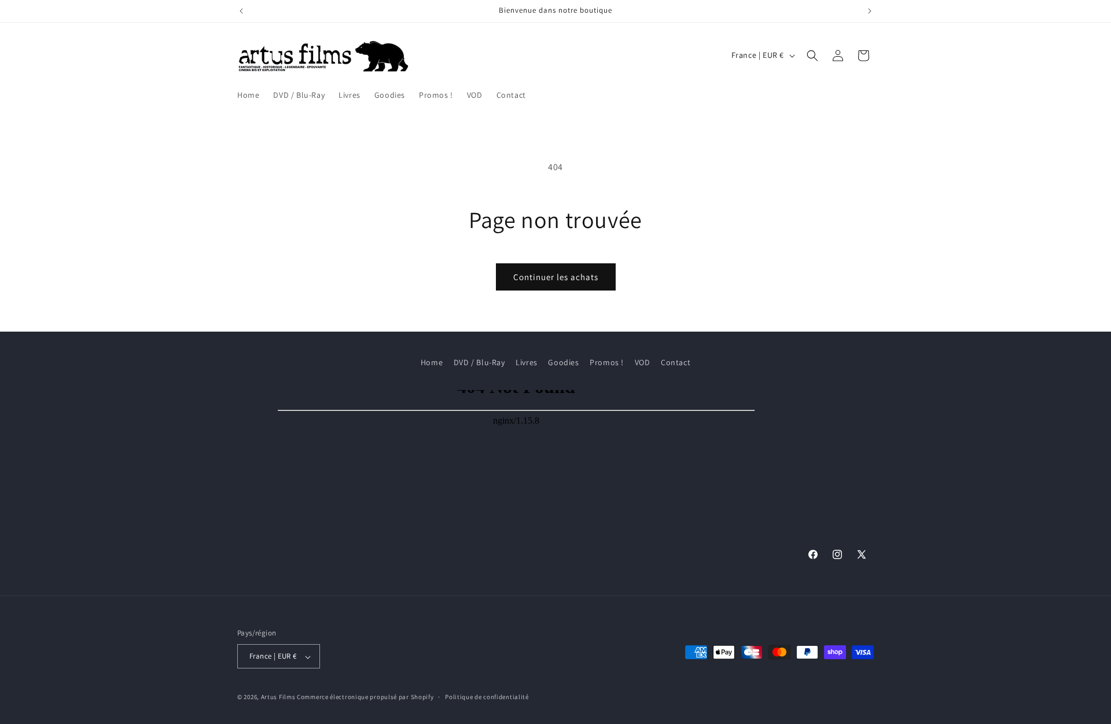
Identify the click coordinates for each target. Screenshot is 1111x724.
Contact (675, 362)
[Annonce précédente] (241, 11)
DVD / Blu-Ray (479, 362)
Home (432, 362)
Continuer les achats (555, 276)
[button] (812, 55)
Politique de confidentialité (487, 697)
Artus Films (278, 697)
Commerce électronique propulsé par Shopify (365, 697)
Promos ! (607, 362)
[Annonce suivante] (869, 11)
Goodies (563, 362)
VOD (642, 362)
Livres (527, 362)
